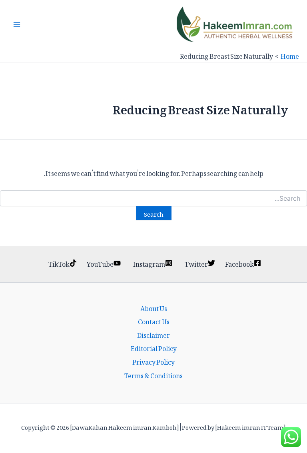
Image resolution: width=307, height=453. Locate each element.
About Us (153, 307)
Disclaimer (153, 334)
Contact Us (153, 320)
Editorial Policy (154, 347)
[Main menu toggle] (17, 24)
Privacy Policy (153, 361)
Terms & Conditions (153, 374)
